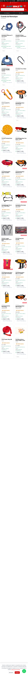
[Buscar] (25, 9)
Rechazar (11, 672)
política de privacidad (15, 669)
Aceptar (17, 672)
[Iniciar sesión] (20, 6)
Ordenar (8, 13)
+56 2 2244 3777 (15, 2)
